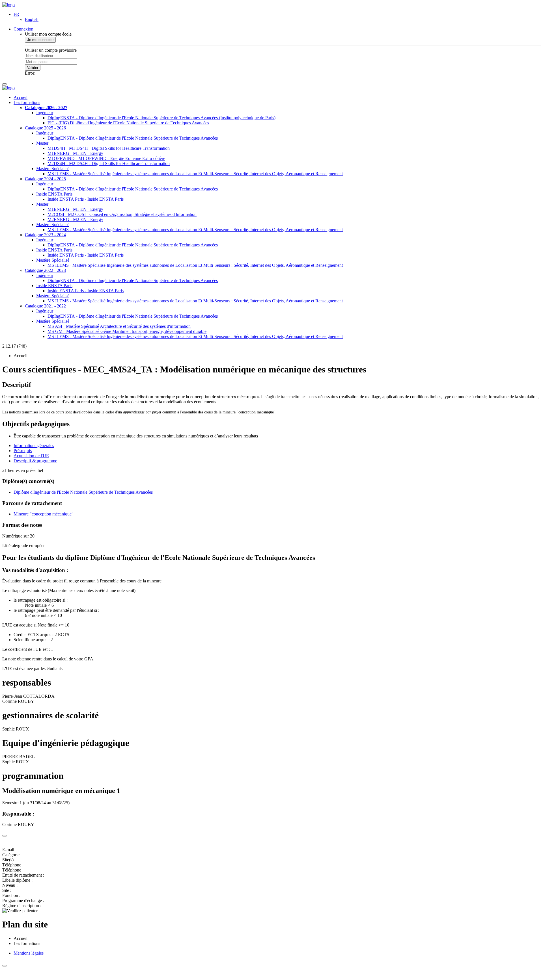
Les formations (27, 102)
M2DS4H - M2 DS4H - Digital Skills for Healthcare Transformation (109, 163)
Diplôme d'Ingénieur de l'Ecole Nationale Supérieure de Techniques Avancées (83, 492)
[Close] (4, 835)
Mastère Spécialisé (52, 168)
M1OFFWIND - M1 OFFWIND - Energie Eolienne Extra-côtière (106, 158)
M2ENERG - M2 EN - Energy (75, 219)
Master (42, 143)
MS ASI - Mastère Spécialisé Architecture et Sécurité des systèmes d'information (119, 326)
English (31, 19)
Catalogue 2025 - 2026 (45, 127)
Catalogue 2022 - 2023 (45, 270)
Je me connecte (40, 40)
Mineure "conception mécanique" (44, 513)
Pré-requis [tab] (23, 450)
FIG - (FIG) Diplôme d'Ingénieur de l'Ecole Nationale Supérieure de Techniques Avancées (128, 122)
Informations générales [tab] (34, 445)
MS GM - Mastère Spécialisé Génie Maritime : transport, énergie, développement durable (127, 331)
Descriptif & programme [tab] (35, 460)
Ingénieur (44, 112)
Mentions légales (29, 953)
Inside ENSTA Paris (54, 194)
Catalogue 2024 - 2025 (45, 178)
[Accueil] (8, 4)
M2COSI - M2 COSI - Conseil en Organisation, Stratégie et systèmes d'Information (122, 214)
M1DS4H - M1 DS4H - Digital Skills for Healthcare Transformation (109, 148)
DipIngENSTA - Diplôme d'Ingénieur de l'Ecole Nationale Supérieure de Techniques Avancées (133, 138)
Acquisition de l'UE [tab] (31, 455)
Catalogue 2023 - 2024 (45, 234)
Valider (32, 68)
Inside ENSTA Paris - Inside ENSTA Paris (86, 199)
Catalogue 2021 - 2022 (45, 306)
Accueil (20, 97)
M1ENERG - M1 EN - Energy (75, 153)
